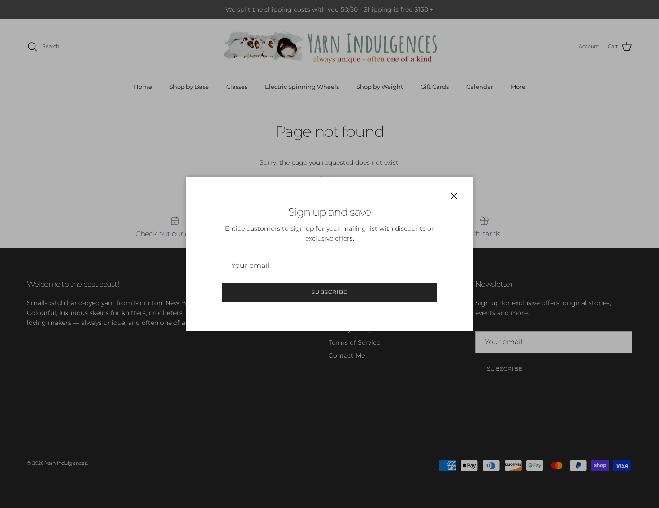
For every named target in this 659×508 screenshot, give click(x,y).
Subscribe (329, 292)
